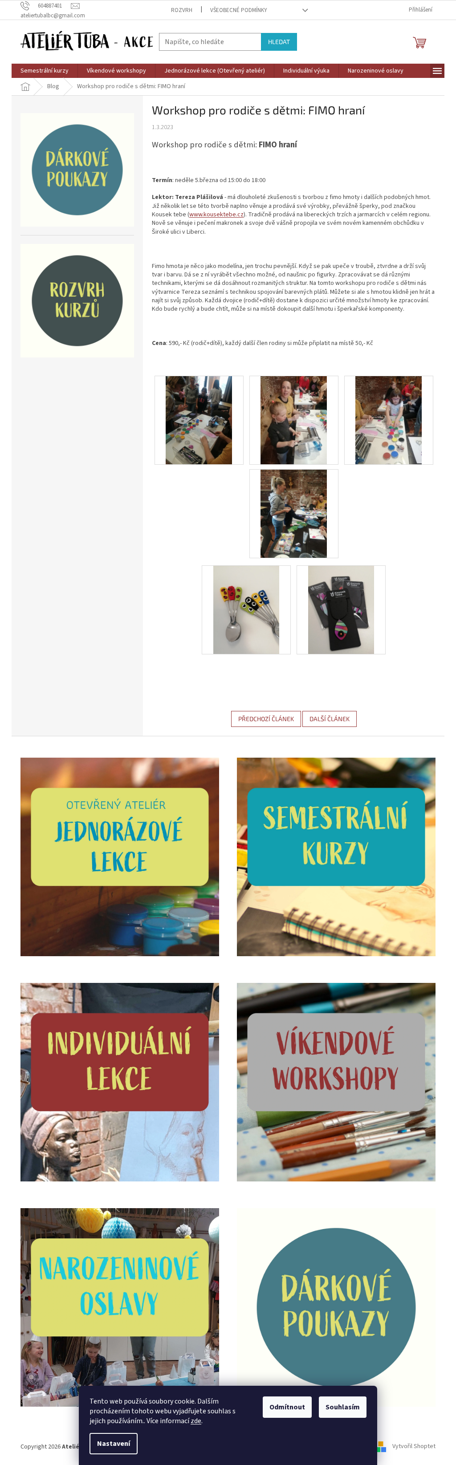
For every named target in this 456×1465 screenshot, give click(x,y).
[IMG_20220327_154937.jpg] (199, 419)
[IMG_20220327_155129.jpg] (294, 513)
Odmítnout (287, 1407)
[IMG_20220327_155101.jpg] (388, 419)
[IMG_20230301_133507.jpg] (341, 609)
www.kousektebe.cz (216, 214)
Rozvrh (181, 10)
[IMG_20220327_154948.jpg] (294, 419)
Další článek (329, 718)
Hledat (279, 41)
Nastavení (113, 1444)
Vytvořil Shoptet (414, 1446)
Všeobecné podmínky (238, 10)
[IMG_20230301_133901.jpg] (246, 609)
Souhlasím (343, 1407)
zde (196, 1421)
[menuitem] (44, 71)
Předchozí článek (266, 718)
